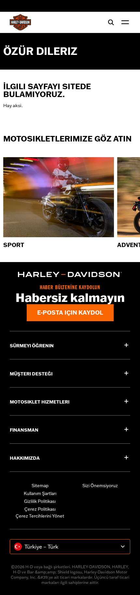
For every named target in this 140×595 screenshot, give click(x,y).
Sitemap (40, 485)
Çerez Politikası (40, 509)
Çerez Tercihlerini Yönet (40, 516)
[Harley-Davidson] (70, 274)
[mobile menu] (123, 22)
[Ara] (111, 22)
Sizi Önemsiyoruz (100, 485)
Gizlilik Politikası (40, 501)
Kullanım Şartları (40, 493)
